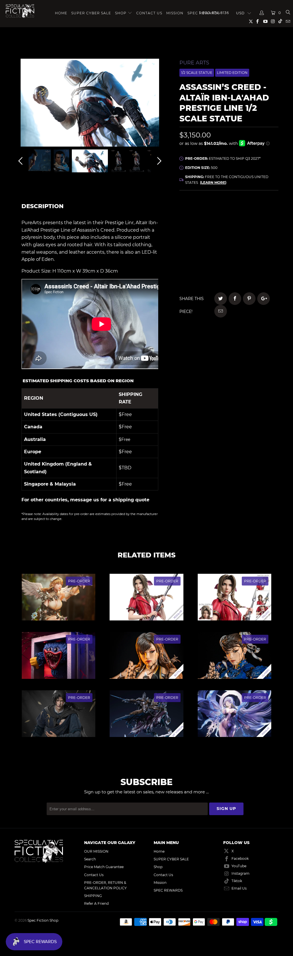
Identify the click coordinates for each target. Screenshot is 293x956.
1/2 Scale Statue (196, 72)
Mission (174, 13)
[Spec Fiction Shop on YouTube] (264, 22)
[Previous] (21, 104)
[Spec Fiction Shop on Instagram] (272, 22)
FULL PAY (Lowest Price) (228, 212)
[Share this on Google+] (263, 298)
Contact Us (149, 13)
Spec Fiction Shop (42, 920)
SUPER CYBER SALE (91, 13)
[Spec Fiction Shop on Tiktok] (280, 22)
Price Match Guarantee (104, 867)
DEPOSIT (204, 228)
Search (90, 859)
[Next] (158, 104)
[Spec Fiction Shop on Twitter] (251, 22)
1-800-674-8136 (214, 13)
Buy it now (257, 257)
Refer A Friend (96, 903)
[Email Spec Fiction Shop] (287, 22)
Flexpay (258, 228)
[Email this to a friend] (220, 311)
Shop (120, 13)
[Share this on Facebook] (235, 298)
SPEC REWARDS (168, 890)
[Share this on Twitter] (220, 298)
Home (61, 13)
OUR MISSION (96, 851)
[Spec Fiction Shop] (20, 11)
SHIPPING (93, 896)
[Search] (287, 13)
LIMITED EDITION (232, 72)
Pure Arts (194, 63)
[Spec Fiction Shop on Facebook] (257, 22)
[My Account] (262, 13)
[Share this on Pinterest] (249, 298)
